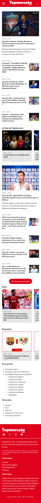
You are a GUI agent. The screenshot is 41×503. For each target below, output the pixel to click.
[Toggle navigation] (3, 3)
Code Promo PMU (15, 379)
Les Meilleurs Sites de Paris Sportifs (18, 374)
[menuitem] (37, 3)
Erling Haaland (18, 481)
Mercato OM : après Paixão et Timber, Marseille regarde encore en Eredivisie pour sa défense (20, 197)
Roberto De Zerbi (31, 478)
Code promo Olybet (15, 387)
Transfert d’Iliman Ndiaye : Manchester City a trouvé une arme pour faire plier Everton (13, 240)
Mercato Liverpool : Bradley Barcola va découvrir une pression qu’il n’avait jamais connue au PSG (18, 43)
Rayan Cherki (14, 486)
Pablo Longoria (31, 481)
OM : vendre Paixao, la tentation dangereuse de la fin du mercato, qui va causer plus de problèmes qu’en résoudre (14, 269)
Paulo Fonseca (23, 488)
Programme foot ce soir (14, 413)
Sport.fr (8, 405)
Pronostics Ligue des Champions (17, 372)
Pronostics (7, 329)
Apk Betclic (12, 395)
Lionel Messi (21, 483)
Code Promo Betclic (15, 377)
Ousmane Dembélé (27, 486)
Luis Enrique (6, 481)
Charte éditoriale (8, 467)
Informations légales (9, 465)
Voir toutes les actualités (20, 281)
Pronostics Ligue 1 (11, 369)
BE (30, 497)
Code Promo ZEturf (15, 390)
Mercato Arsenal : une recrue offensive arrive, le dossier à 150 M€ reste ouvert (14, 254)
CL (26, 497)
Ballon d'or (7, 478)
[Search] (37, 3)
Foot (7, 408)
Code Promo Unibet (15, 384)
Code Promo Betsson (16, 392)
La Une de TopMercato (12, 128)
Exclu (4, 286)
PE (28, 497)
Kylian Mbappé (18, 478)
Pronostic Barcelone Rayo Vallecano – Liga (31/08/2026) (16, 357)
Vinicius (5, 486)
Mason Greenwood (9, 488)
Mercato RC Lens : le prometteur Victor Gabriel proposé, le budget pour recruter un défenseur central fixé (16, 317)
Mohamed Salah (14, 491)
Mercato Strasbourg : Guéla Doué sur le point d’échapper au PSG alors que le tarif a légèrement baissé (14, 85)
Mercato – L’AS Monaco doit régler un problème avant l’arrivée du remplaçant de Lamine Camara (13, 117)
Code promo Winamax (17, 382)
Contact (5, 462)
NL (33, 497)
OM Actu (8, 410)
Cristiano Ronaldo (9, 483)
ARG (23, 497)
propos (6, 470)
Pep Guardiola (32, 483)
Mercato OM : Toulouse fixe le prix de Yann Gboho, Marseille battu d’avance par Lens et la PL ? (14, 101)
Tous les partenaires (12, 415)
